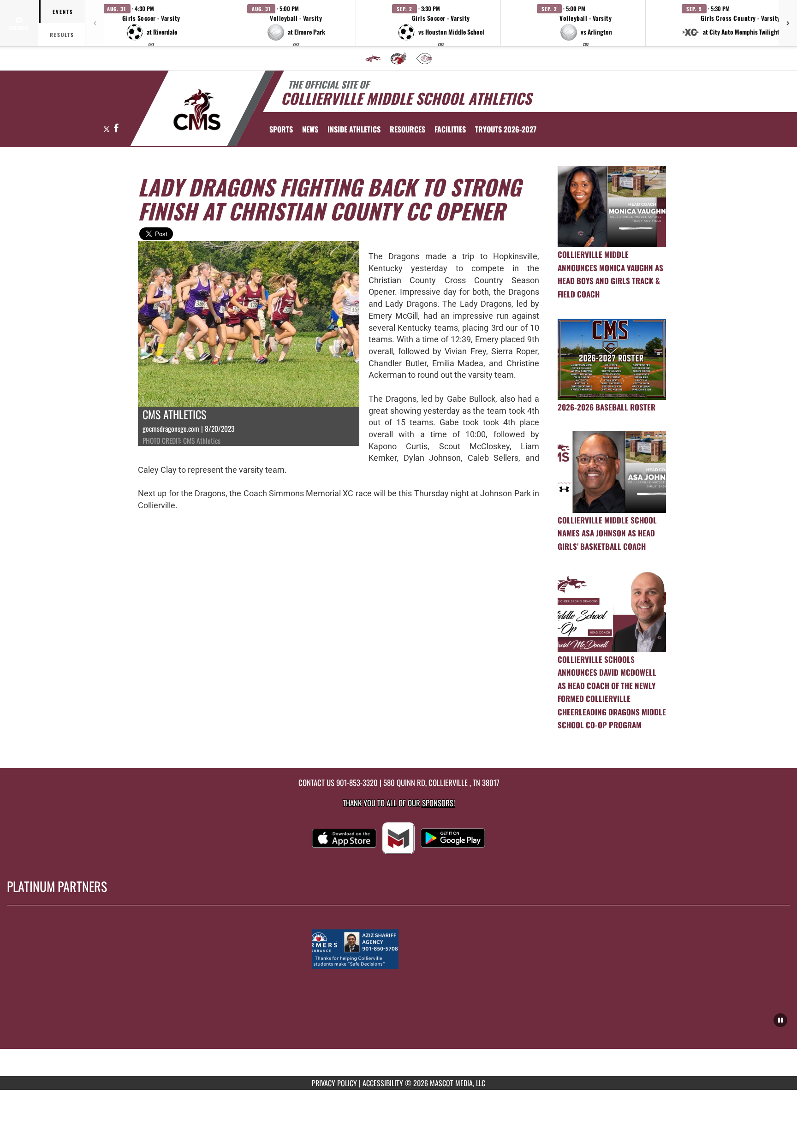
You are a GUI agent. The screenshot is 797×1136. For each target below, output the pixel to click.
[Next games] (788, 23)
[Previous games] (94, 23)
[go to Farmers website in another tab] (398, 949)
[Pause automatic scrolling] (780, 1020)
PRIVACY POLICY (334, 1082)
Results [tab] (62, 34)
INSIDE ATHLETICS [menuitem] (354, 129)
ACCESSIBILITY (383, 1082)
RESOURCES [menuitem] (407, 129)
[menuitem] (373, 58)
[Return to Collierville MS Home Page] (197, 109)
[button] (151, 23)
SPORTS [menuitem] (281, 129)
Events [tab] (63, 11)
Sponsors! (438, 803)
